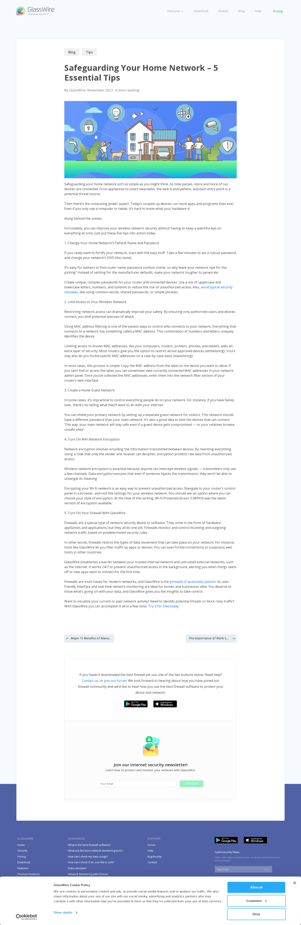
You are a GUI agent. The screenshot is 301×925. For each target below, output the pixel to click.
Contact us (90, 680)
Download (201, 11)
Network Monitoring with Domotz (88, 874)
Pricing (278, 11)
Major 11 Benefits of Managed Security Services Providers (91, 638)
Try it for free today (163, 606)
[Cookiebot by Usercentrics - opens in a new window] (26, 917)
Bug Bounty (155, 856)
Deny (256, 914)
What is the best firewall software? (89, 845)
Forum (151, 845)
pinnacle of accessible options (193, 581)
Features (173, 11)
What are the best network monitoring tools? (95, 850)
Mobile (223, 11)
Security (22, 850)
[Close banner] (294, 882)
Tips (89, 52)
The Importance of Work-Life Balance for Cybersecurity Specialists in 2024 (208, 638)
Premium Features (184, 27)
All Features (179, 19)
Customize (254, 901)
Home (21, 845)
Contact (152, 862)
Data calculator (77, 868)
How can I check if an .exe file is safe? (91, 862)
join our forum (115, 680)
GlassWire (77, 90)
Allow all (256, 887)
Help (258, 11)
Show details (63, 912)
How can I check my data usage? (88, 856)
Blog (241, 11)
